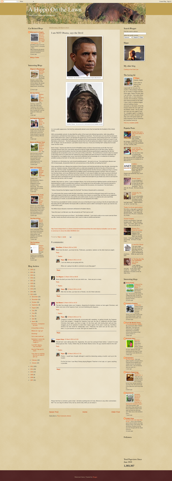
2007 (32, 380)
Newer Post (53, 412)
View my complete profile (131, 123)
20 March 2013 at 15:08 (70, 247)
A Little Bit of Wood (137, 244)
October (34, 302)
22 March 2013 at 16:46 (74, 289)
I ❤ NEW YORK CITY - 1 (139, 374)
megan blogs (60, 339)
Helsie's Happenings (132, 372)
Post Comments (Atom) (64, 416)
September (35, 305)
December (35, 296)
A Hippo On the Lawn (55, 9)
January (34, 363)
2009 (32, 374)
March (34, 321)
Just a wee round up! (37, 336)
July (33, 310)
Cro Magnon (60, 277)
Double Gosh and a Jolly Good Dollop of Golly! (138, 133)
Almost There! (41, 220)
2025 (32, 269)
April (33, 319)
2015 (32, 289)
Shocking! (34, 333)
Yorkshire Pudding (131, 303)
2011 (32, 369)
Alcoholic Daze (130, 338)
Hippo (63, 260)
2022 (32, 278)
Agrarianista (129, 393)
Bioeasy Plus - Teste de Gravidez (137, 229)
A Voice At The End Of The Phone (138, 286)
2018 (32, 286)
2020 (32, 283)
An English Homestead (37, 118)
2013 (32, 294)
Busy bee (137, 340)
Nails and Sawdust (36, 167)
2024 (32, 272)
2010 (32, 372)
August (34, 307)
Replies (60, 256)
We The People (130, 359)
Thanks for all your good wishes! (133, 207)
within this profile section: (131, 35)
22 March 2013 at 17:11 (74, 317)
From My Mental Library (133, 322)
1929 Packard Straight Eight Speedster (42, 172)
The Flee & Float (35, 218)
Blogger (95, 477)
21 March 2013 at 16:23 (70, 302)
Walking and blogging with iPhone (41, 97)
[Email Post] (70, 237)
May (33, 316)
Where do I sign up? (37, 331)
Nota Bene (59, 247)
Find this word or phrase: (131, 31)
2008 (32, 377)
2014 (32, 291)
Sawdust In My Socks (37, 195)
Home (85, 412)
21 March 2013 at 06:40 (71, 277)
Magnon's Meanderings (37, 69)
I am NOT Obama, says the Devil (36, 345)
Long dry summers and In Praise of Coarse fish (41, 147)
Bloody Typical (136, 178)
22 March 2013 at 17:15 (74, 353)
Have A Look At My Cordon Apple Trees (41, 200)
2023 (32, 275)
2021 (32, 280)
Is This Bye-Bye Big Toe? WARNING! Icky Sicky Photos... (138, 261)
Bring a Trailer (34, 57)
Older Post (115, 412)
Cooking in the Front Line (131, 69)
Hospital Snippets (129, 218)
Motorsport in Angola (36, 32)
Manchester (138, 305)
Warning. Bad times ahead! (41, 72)
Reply (57, 252)
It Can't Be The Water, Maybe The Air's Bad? (137, 149)
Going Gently (130, 283)
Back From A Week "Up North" (41, 122)
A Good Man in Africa (37, 328)
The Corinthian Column (35, 243)
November (35, 299)
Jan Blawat (59, 302)
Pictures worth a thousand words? (41, 248)
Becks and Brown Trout (37, 142)
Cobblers (134, 164)
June (33, 313)
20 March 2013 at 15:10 (74, 260)
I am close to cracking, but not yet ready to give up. (38, 355)
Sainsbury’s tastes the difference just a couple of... (37, 340)
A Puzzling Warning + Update (134, 324)
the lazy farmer (35, 93)
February (34, 360)
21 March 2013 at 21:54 (71, 339)
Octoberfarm (130, 358)
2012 (32, 366)
